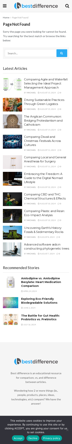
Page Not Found (20, 17)
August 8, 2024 (47, 237)
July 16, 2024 (29, 324)
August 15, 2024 (48, 92)
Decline (33, 438)
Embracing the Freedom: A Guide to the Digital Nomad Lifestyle (43, 178)
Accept (18, 438)
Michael (31, 92)
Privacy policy (51, 438)
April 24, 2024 (30, 291)
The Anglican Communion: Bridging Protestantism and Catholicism (43, 120)
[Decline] (67, 430)
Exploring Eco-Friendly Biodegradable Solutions (39, 300)
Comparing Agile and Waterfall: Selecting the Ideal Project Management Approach (46, 83)
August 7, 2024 (47, 253)
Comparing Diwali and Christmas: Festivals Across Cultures (42, 141)
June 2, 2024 (29, 308)
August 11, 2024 (48, 150)
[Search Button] (61, 53)
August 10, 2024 (48, 187)
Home (6, 17)
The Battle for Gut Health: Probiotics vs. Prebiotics (40, 317)
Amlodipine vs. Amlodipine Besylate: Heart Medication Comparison (41, 282)
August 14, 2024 (48, 130)
